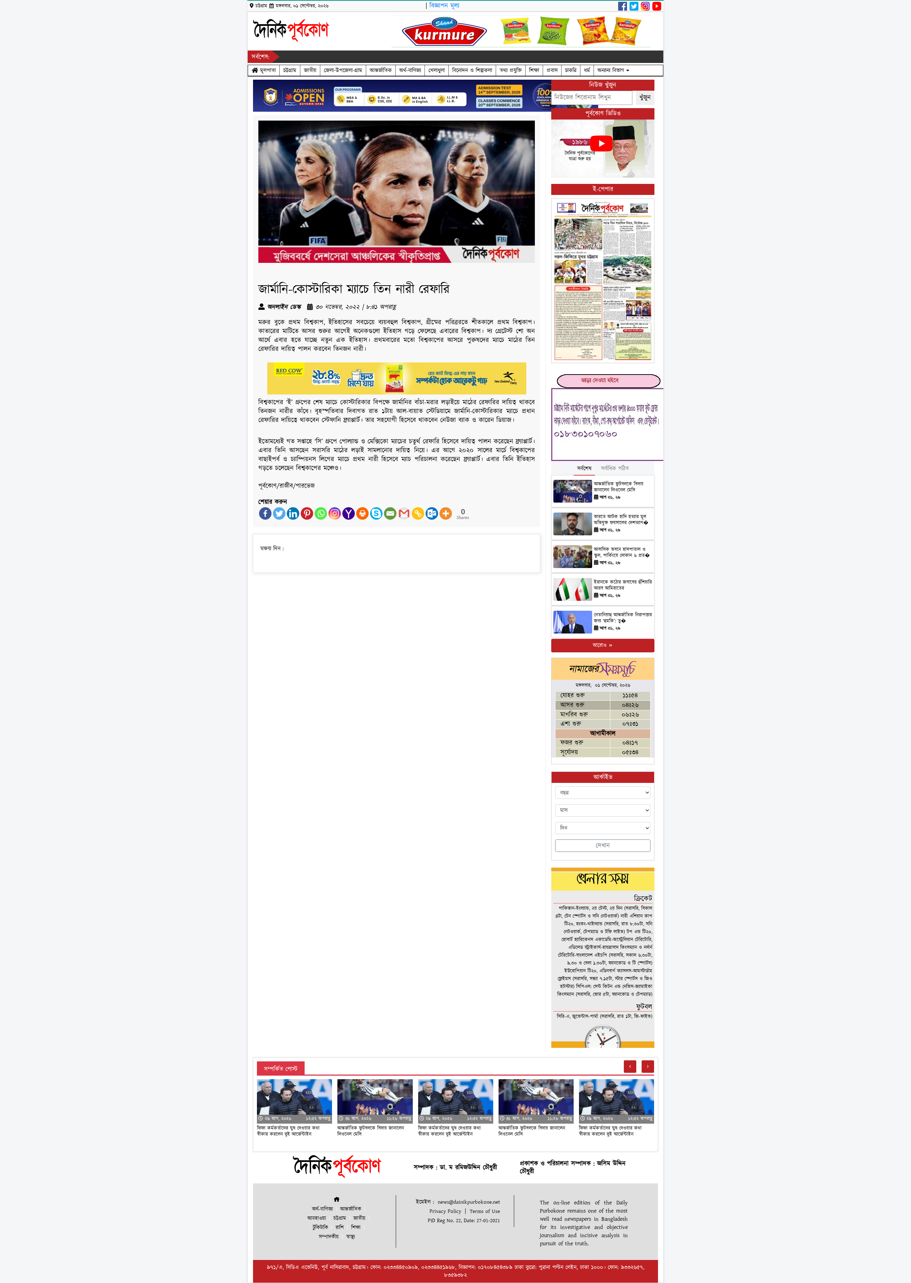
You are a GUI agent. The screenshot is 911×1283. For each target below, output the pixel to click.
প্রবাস (552, 70)
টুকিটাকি (320, 1227)
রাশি (340, 1227)
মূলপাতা (267, 70)
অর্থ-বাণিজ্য (410, 70)
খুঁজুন (645, 97)
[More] (445, 513)
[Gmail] (404, 513)
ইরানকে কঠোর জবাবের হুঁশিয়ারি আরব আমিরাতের (623, 585)
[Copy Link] (418, 513)
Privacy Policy (445, 1211)
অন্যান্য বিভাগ (611, 70)
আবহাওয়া (316, 1218)
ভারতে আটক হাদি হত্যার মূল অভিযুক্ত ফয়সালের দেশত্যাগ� (621, 519)
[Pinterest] (307, 513)
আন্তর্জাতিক (381, 70)
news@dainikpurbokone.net (469, 1202)
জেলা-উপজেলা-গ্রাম (343, 70)
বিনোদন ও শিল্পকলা (472, 70)
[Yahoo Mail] (348, 513)
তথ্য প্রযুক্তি (511, 70)
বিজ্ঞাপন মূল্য (444, 5)
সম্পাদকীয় (329, 1237)
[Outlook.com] (432, 513)
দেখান (603, 845)
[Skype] (376, 513)
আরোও (600, 645)
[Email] (390, 513)
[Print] (362, 513)
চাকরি (570, 70)
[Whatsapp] (321, 513)
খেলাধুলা (436, 70)
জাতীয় (310, 70)
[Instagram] (334, 513)
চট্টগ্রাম (289, 70)
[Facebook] (265, 513)
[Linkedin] (293, 513)
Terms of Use (485, 1211)
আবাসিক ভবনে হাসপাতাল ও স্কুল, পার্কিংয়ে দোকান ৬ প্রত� (622, 552)
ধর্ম (587, 70)
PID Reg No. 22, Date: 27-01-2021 (464, 1220)
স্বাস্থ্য (350, 1237)
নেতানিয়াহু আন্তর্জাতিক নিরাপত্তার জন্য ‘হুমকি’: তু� (623, 618)
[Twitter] (279, 513)
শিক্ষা (534, 70)
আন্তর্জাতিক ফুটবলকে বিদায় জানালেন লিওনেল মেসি (618, 487)
